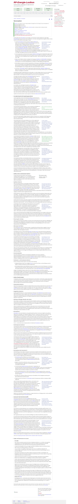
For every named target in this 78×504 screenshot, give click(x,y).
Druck (37, 231)
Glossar (18, 10)
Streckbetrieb (46, 215)
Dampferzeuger (24, 46)
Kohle (49, 372)
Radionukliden (44, 59)
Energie (27, 398)
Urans (33, 385)
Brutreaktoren (16, 313)
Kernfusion (32, 85)
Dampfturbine (20, 47)
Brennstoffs (16, 79)
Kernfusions (30, 27)
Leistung (31, 136)
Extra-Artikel (38, 8)
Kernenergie (25, 30)
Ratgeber (28, 8)
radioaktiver (38, 59)
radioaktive (34, 53)
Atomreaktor (23, 37)
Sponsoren (19, 501)
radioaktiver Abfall (34, 435)
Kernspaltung (19, 435)
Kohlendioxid (40, 292)
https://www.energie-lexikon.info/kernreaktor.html (24, 35)
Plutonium (47, 63)
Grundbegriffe (20, 30)
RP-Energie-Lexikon (24, 2)
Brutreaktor (16, 28)
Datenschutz (25, 500)
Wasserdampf (30, 42)
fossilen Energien (58, 21)
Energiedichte (16, 399)
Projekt (14, 500)
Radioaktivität (56, 13)
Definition (16, 23)
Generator (38, 47)
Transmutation (22, 68)
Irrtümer (38, 10)
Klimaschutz (56, 22)
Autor (21, 476)
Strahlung (37, 53)
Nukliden (16, 60)
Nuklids (23, 163)
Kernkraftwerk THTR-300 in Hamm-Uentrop (21, 343)
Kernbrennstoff (16, 189)
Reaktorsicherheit (38, 93)
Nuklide (28, 188)
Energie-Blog (48, 8)
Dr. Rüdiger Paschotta (20, 31)
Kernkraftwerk (20, 41)
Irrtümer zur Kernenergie (58, 26)
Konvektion (34, 367)
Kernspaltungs (24, 27)
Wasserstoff (43, 329)
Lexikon (18, 8)
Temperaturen (33, 294)
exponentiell (19, 141)
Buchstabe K (19, 18)
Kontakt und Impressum (26, 501)
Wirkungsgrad (37, 271)
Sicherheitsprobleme (33, 82)
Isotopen (19, 429)
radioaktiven (24, 81)
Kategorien (28, 10)
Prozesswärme (26, 329)
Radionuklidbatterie (31, 98)
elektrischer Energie (23, 48)
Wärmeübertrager (32, 235)
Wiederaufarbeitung (31, 359)
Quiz (48, 10)
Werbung (19, 500)
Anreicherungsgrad (35, 242)
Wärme (35, 41)
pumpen (30, 231)
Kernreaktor (23, 18)
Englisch (16, 29)
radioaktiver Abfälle (43, 68)
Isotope (24, 188)
